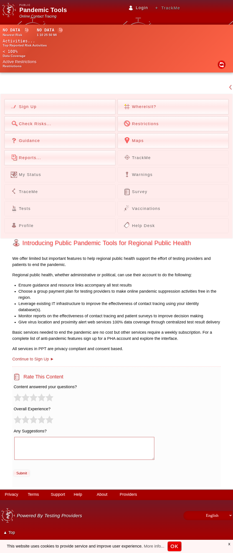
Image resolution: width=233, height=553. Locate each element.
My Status (30, 174)
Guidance (29, 140)
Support (58, 494)
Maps (138, 140)
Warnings (142, 174)
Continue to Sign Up (30, 359)
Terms (33, 494)
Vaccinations (146, 208)
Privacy (11, 494)
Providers (128, 494)
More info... (154, 546)
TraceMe (28, 191)
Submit (21, 473)
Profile (26, 225)
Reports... (30, 157)
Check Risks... (35, 123)
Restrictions (145, 123)
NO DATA (11, 30)
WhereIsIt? (144, 106)
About (102, 494)
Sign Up (28, 106)
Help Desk (143, 225)
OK (174, 546)
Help (78, 494)
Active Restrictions (19, 61)
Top (11, 532)
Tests (25, 208)
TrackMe (170, 8)
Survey (139, 191)
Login (142, 7)
